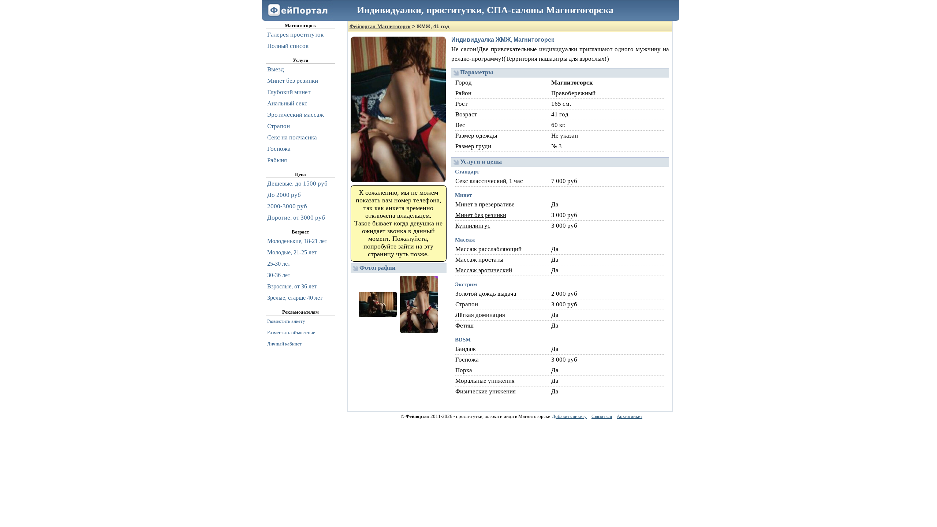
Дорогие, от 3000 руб (296, 217)
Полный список (288, 45)
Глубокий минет (288, 92)
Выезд (275, 69)
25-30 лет (278, 264)
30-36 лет (278, 275)
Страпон (466, 304)
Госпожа (467, 359)
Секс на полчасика (292, 137)
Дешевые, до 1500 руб (297, 183)
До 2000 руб (284, 194)
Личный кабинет (284, 344)
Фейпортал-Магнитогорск (380, 26)
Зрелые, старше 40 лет (294, 298)
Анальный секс (287, 103)
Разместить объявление (291, 332)
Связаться (601, 416)
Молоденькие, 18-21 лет (297, 241)
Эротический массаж (295, 114)
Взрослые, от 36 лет (292, 286)
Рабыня (277, 160)
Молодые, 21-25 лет (292, 252)
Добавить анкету (569, 416)
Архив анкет (629, 416)
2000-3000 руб (287, 206)
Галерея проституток (295, 34)
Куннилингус (472, 225)
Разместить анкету (286, 321)
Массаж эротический (483, 270)
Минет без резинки (480, 215)
